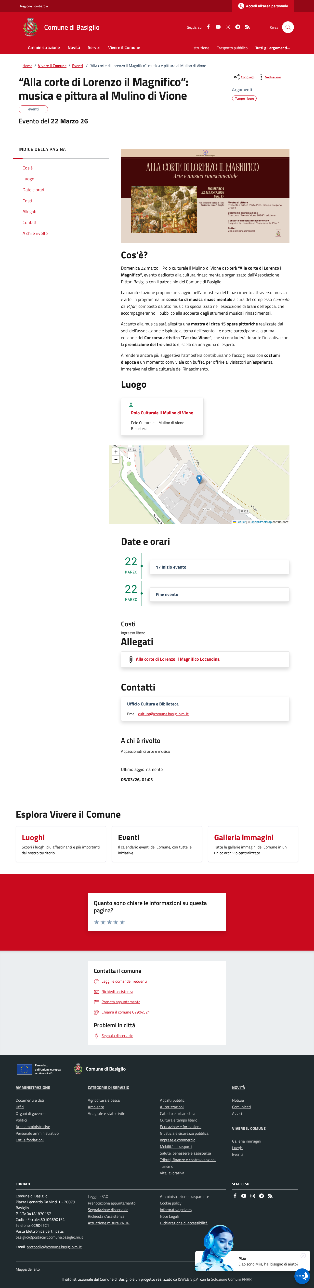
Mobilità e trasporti (176, 1146)
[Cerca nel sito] (288, 27)
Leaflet (241, 522)
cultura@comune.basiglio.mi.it (163, 714)
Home (27, 66)
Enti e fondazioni (30, 1140)
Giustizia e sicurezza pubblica (184, 1133)
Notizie (238, 1100)
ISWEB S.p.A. (188, 1279)
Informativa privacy (176, 1210)
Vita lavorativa (172, 1173)
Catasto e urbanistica (177, 1113)
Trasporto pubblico (232, 48)
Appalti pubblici (172, 1100)
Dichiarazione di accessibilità (184, 1223)
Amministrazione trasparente (184, 1196)
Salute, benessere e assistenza (185, 1153)
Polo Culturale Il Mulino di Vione (162, 412)
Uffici (20, 1107)
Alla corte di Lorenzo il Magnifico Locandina (178, 659)
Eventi (77, 66)
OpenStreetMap (261, 522)
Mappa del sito (28, 1269)
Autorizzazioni (172, 1107)
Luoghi (237, 1148)
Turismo (166, 1166)
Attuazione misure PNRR (109, 1223)
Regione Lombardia (34, 6)
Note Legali (169, 1216)
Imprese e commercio (177, 1140)
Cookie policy (171, 1203)
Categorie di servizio (108, 1087)
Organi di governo (30, 1113)
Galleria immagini (246, 1141)
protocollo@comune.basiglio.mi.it (54, 1247)
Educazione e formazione (180, 1127)
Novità (238, 1087)
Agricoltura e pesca (104, 1100)
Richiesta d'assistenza (106, 1216)
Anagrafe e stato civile (106, 1113)
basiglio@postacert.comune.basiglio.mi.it (49, 1237)
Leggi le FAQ (98, 1196)
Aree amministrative (33, 1127)
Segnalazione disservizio (108, 1210)
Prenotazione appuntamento (111, 1203)
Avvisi (237, 1113)
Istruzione (201, 48)
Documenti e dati (30, 1100)
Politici (21, 1120)
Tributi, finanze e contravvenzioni (188, 1160)
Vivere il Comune (52, 66)
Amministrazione (33, 1087)
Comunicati (241, 1107)
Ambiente (96, 1107)
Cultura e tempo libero (178, 1120)
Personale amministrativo (37, 1133)
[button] (199, 480)
